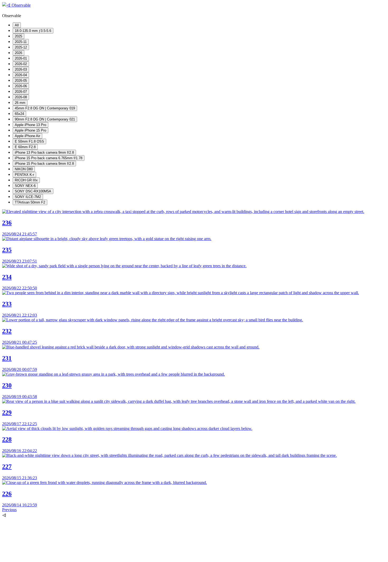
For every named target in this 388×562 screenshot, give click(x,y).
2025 (18, 36)
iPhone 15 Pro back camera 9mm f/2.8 (44, 164)
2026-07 (21, 92)
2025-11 (21, 42)
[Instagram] (41, 557)
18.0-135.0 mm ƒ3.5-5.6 (33, 31)
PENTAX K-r (24, 175)
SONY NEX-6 (25, 186)
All (17, 25)
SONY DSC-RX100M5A (33, 191)
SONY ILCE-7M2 (28, 197)
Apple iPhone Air (27, 136)
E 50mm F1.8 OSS (29, 141)
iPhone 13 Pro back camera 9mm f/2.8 (44, 152)
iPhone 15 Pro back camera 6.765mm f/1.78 (48, 158)
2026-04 (21, 75)
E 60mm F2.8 (25, 147)
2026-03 (21, 69)
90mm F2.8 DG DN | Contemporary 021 (45, 119)
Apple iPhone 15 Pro (30, 130)
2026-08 (21, 97)
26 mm (20, 103)
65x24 (19, 114)
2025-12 (21, 47)
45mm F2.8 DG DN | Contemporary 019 (45, 108)
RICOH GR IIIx (26, 180)
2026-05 (21, 81)
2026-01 (21, 58)
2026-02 (21, 64)
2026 (18, 53)
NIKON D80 (24, 169)
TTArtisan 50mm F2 (30, 202)
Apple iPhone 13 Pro (30, 125)
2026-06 (21, 86)
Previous (9, 509)
